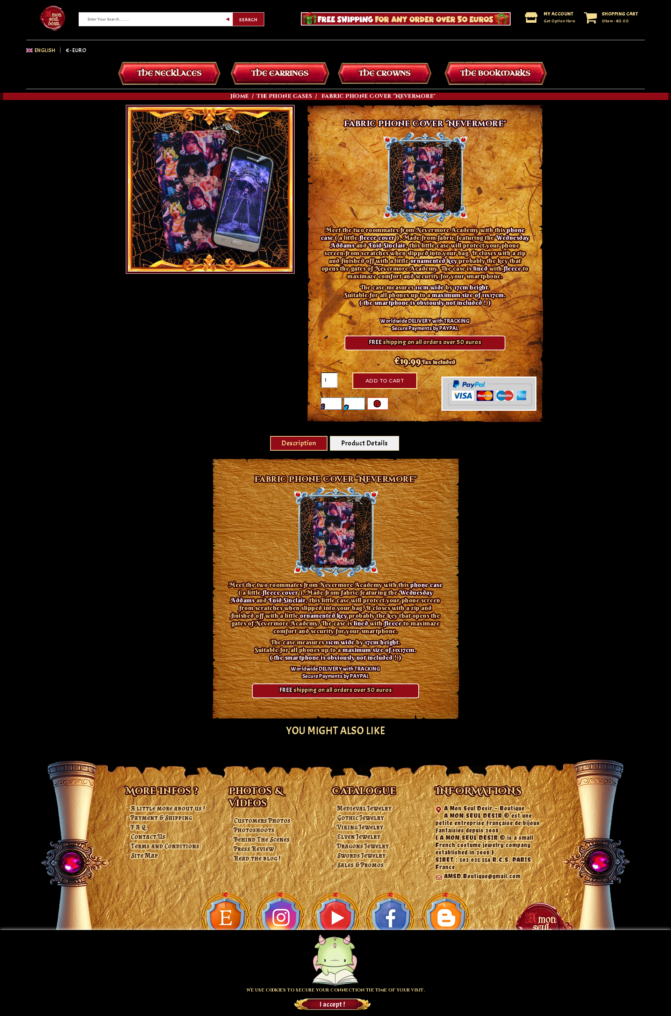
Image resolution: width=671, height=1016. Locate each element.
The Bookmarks (495, 73)
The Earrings (280, 73)
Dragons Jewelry (363, 846)
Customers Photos (262, 820)
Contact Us (148, 836)
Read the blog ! (257, 858)
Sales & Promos (360, 865)
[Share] (331, 403)
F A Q (138, 827)
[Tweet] (354, 403)
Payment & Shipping (161, 818)
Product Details (364, 443)
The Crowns (385, 73)
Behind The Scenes (262, 839)
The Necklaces (169, 73)
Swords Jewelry (361, 855)
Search (248, 20)
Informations (478, 791)
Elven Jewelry (359, 836)
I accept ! (332, 1004)
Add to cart (385, 381)
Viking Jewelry (360, 827)
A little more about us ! (168, 808)
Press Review (254, 849)
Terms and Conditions (165, 846)
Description (298, 443)
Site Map (144, 855)
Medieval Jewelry (364, 808)
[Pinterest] (378, 403)
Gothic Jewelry (360, 818)
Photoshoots (254, 830)
